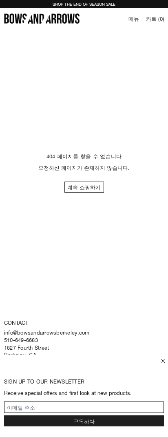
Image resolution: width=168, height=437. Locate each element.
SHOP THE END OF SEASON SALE (84, 3)
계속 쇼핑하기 (84, 187)
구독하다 (84, 421)
